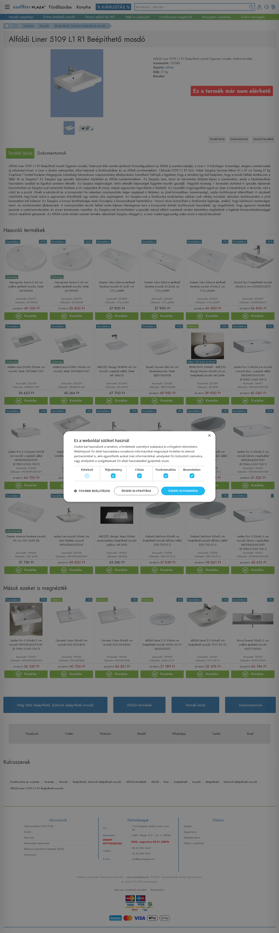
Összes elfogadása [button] (183, 491)
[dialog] (139, 466)
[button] (92, 491)
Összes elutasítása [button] (136, 491)
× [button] (209, 435)
